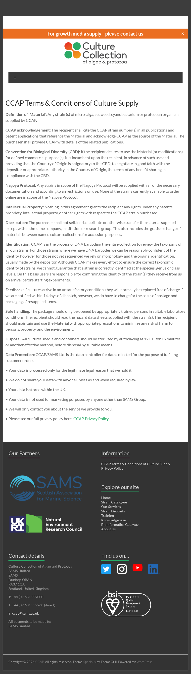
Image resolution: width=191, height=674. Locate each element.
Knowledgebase (113, 520)
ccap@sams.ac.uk (25, 613)
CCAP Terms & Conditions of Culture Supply (135, 464)
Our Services (111, 506)
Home (106, 497)
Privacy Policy (112, 468)
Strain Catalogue (114, 502)
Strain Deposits (113, 511)
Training (107, 515)
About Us (108, 529)
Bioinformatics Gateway (120, 524)
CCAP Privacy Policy (91, 418)
